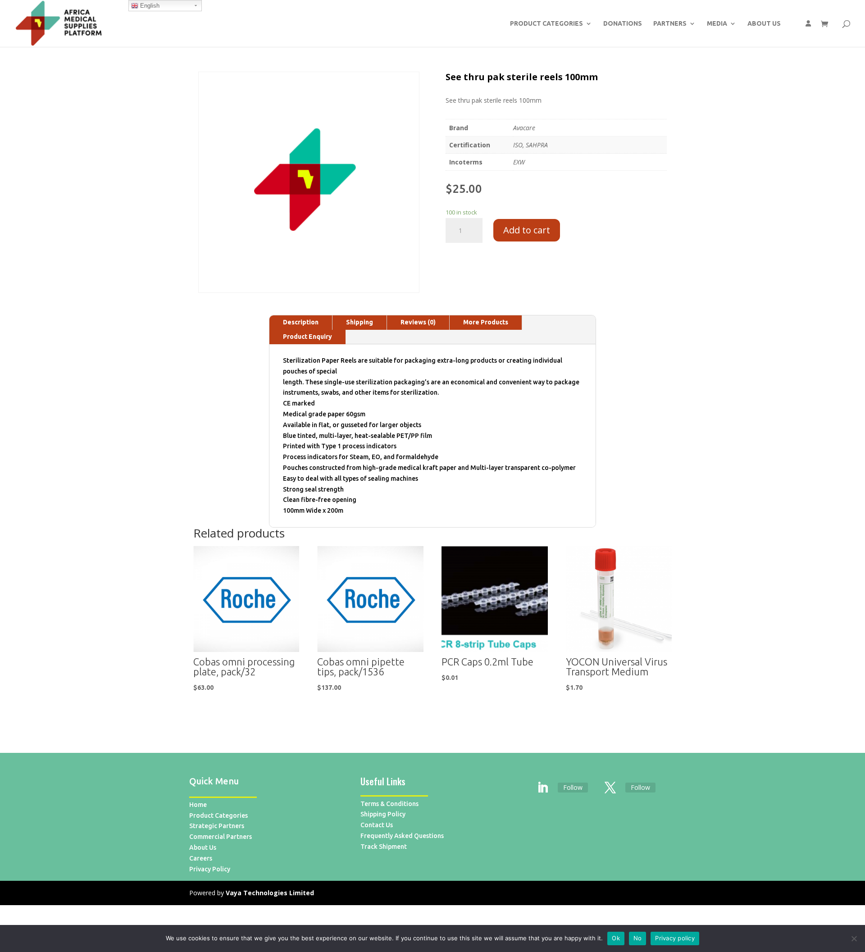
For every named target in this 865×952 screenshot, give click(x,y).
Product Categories (218, 815)
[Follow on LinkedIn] (543, 788)
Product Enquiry (307, 336)
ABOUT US (764, 23)
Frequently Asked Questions (402, 835)
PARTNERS (670, 23)
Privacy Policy (209, 869)
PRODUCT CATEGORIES (546, 23)
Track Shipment (383, 846)
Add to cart (526, 230)
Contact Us (376, 825)
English (148, 5)
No (637, 938)
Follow (573, 787)
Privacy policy (675, 938)
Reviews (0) (418, 322)
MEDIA (717, 23)
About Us (202, 847)
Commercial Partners (220, 836)
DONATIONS (622, 23)
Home (198, 804)
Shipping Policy (382, 814)
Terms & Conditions (389, 803)
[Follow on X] (610, 788)
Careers (200, 858)
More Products (485, 322)
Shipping (359, 322)
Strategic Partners (216, 825)
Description (301, 322)
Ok (616, 938)
